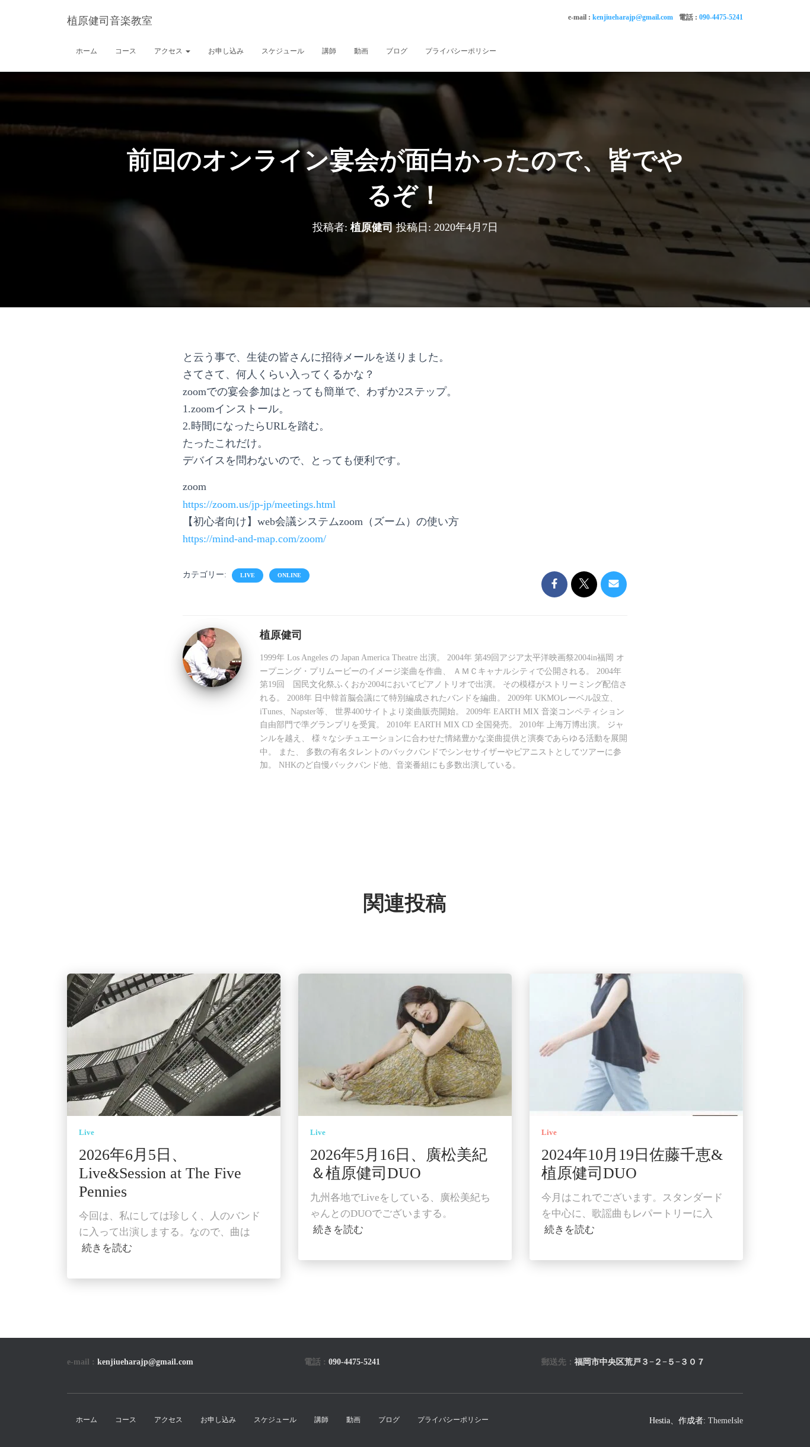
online (289, 575)
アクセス (169, 51)
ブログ (396, 51)
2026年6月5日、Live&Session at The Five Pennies (160, 1173)
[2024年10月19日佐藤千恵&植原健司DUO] (636, 1043)
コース (125, 51)
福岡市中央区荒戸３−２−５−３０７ (640, 1361)
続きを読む (107, 1248)
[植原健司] (212, 656)
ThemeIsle (725, 1420)
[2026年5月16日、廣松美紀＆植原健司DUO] (405, 1043)
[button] (187, 51)
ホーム (86, 51)
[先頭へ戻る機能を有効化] (786, 1423)
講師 (329, 51)
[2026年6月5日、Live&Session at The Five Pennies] (173, 1043)
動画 (361, 51)
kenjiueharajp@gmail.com (632, 17)
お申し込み (226, 51)
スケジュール (283, 51)
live (247, 575)
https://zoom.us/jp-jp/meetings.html (259, 504)
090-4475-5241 (721, 17)
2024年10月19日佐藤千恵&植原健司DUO (632, 1164)
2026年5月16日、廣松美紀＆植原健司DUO (398, 1164)
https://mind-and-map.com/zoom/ (254, 539)
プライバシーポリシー (460, 51)
